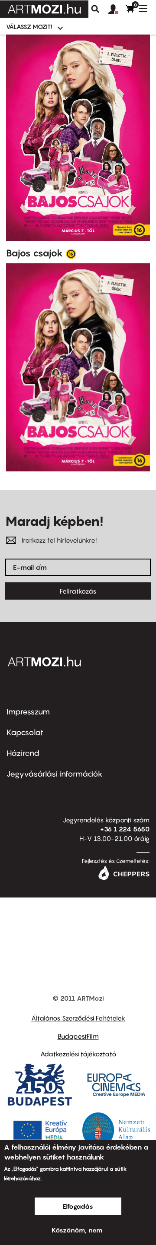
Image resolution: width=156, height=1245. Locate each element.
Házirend (22, 753)
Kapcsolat (24, 732)
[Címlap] (44, 9)
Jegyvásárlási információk (54, 773)
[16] (71, 253)
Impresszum (28, 711)
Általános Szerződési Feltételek (78, 1018)
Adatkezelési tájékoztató (78, 1054)
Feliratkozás (78, 591)
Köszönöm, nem (77, 1230)
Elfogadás (78, 1206)
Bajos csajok (34, 253)
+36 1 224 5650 (125, 829)
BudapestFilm (78, 1036)
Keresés (95, 9)
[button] (117, 9)
